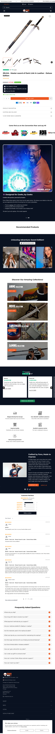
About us (44, 485)
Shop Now (12, 291)
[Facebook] (25, 489)
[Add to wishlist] (50, 98)
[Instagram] (27, 489)
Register (31, 4)
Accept (26, 730)
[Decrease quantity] (4, 98)
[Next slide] (52, 62)
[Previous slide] (3, 230)
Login (25, 4)
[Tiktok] (30, 489)
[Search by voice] (50, 7)
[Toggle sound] (17, 248)
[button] (4, 11)
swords (38, 200)
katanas (45, 200)
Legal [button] (5, 709)
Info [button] (4, 705)
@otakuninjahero (28, 243)
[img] (8, 522)
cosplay (28, 213)
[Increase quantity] (8, 98)
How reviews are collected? (11, 600)
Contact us (33, 485)
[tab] (26, 217)
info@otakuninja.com (9, 696)
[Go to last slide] (3, 62)
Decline (41, 730)
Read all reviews (27, 401)
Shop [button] (4, 701)
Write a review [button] (27, 513)
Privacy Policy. (24, 726)
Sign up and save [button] (8, 713)
